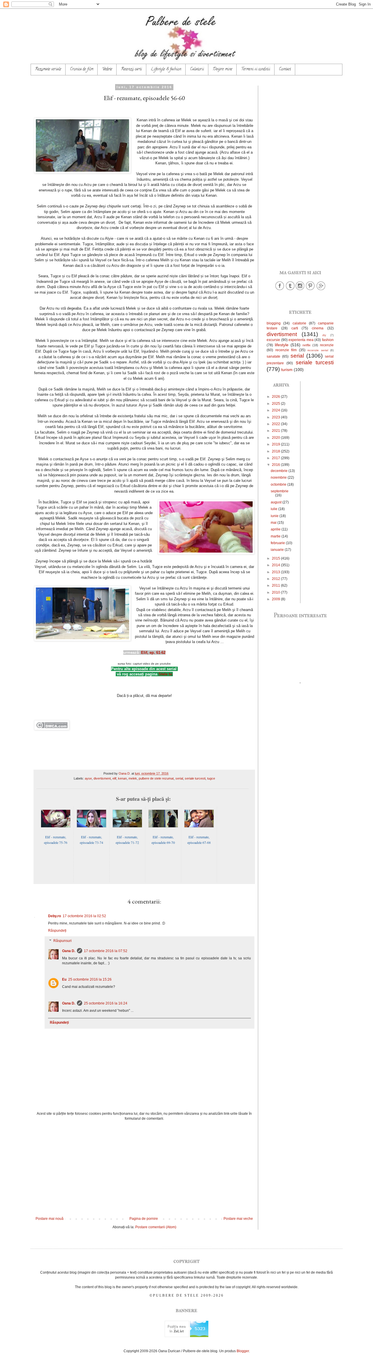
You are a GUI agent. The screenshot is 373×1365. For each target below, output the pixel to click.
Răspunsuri (62, 941)
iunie (275, 516)
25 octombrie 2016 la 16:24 (105, 1003)
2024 (276, 410)
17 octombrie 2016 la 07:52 (105, 951)
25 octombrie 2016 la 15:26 (90, 979)
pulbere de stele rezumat (156, 778)
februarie (278, 543)
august (276, 502)
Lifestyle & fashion (166, 69)
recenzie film (286, 350)
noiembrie (279, 477)
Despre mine (222, 69)
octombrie (279, 484)
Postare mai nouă (50, 1219)
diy (324, 335)
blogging (274, 323)
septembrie (279, 491)
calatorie (299, 323)
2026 (276, 397)
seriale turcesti (195, 778)
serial (179, 778)
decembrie (279, 471)
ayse (88, 778)
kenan (122, 778)
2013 (276, 572)
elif (114, 778)
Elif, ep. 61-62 (153, 652)
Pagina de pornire (143, 1219)
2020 (276, 438)
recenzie (327, 345)
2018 (276, 451)
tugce (211, 778)
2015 (276, 558)
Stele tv (165, 674)
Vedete (107, 69)
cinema (317, 328)
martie (276, 536)
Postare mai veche (238, 1219)
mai (274, 523)
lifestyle (281, 344)
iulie (274, 509)
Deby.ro (54, 916)
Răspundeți (57, 931)
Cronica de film (81, 69)
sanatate (273, 356)
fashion (328, 340)
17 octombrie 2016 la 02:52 (84, 916)
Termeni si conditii (255, 69)
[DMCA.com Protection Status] (51, 729)
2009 (276, 599)
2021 (276, 431)
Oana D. (68, 951)
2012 (276, 579)
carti (294, 328)
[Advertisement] (144, 1168)
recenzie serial (317, 350)
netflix (306, 345)
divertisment (102, 778)
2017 (276, 458)
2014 (276, 565)
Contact (285, 69)
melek (133, 778)
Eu (64, 979)
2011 (276, 585)
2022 (276, 424)
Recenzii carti (131, 69)
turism (287, 369)
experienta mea (301, 340)
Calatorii (197, 69)
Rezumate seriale (48, 69)
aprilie (276, 529)
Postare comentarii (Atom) (155, 1227)
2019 (276, 444)
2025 (276, 404)
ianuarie (278, 550)
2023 (276, 417)
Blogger (243, 1351)
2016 (276, 465)
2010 (276, 592)
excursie (273, 340)
